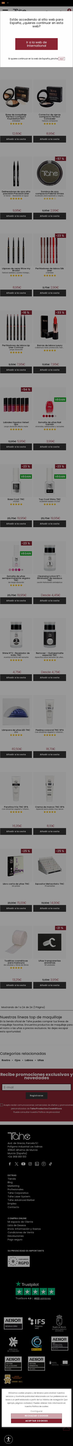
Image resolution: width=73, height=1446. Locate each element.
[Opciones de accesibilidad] (8, 1439)
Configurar (37, 1411)
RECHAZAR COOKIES (36, 1415)
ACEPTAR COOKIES (36, 1420)
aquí (62, 59)
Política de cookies (40, 1406)
